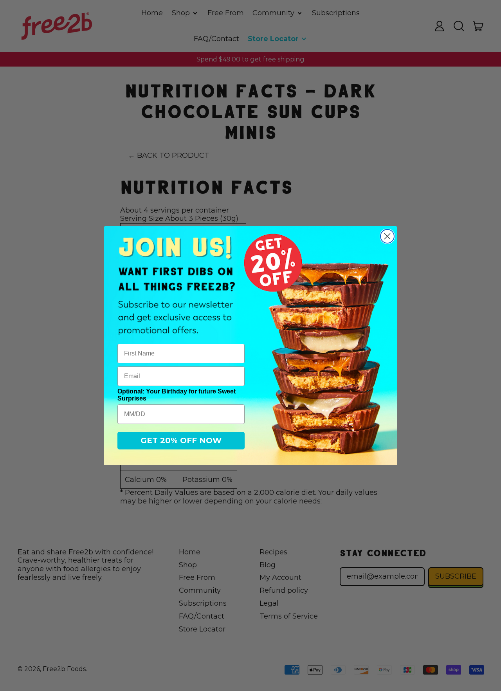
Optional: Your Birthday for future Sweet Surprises (176, 395)
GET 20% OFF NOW (181, 440)
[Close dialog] (387, 236)
